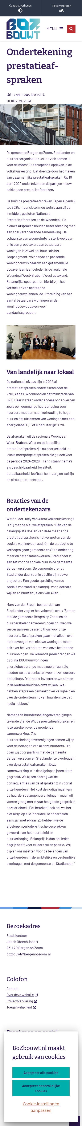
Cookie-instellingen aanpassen (41, 1107)
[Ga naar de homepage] (23, 29)
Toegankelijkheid (19, 1007)
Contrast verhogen (20, 5)
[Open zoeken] (71, 29)
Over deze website (20, 994)
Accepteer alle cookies (41, 1072)
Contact (13, 988)
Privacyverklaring (20, 1001)
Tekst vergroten (61, 5)
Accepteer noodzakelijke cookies (41, 1088)
